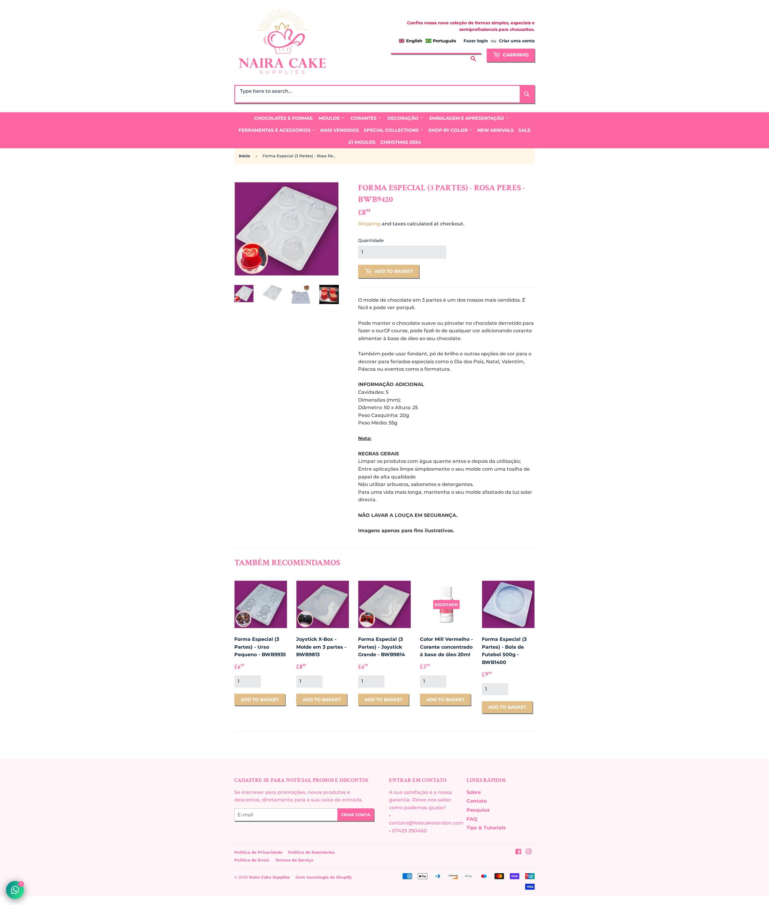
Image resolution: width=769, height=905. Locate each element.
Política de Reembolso (311, 852)
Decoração (404, 118)
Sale (524, 130)
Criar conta (355, 814)
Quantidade (371, 240)
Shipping (369, 224)
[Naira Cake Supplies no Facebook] (518, 852)
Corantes (364, 118)
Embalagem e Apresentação (467, 118)
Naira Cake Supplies (269, 877)
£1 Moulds (361, 142)
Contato (477, 801)
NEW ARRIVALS (495, 130)
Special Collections (392, 130)
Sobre (474, 792)
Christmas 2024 (400, 142)
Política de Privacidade (258, 852)
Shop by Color (448, 130)
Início (244, 155)
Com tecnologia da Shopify (324, 877)
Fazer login (476, 40)
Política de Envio (251, 860)
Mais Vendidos (339, 130)
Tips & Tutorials (486, 828)
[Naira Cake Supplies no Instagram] (529, 852)
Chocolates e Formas (283, 118)
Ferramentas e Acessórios (275, 130)
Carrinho (515, 55)
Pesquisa (478, 810)
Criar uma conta (517, 40)
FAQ (472, 819)
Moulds (330, 118)
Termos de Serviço (294, 860)
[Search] (527, 94)
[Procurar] (473, 54)
